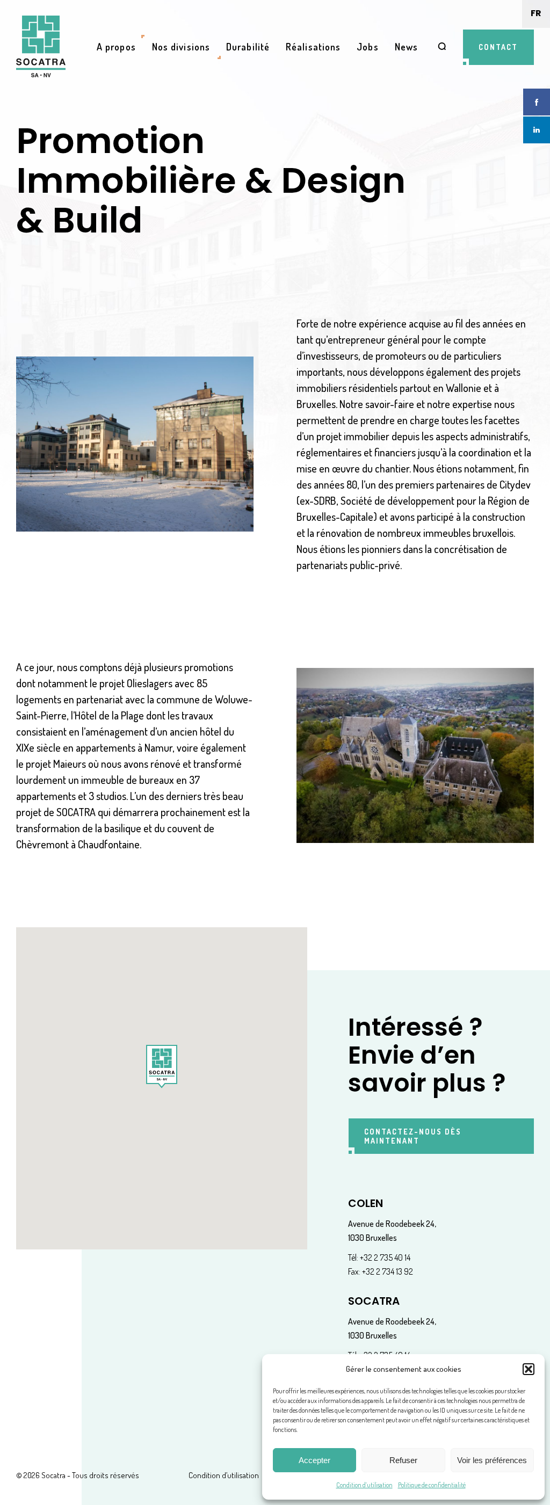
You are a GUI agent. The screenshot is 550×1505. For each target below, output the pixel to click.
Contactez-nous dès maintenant (412, 1136)
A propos (116, 47)
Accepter (314, 1460)
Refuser (403, 1460)
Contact (498, 47)
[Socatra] (41, 47)
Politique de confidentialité (432, 1485)
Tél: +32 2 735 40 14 (379, 1257)
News (406, 47)
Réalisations (313, 47)
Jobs (367, 47)
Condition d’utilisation (364, 1485)
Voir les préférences (492, 1460)
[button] (528, 1369)
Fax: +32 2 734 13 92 (380, 1271)
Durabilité (248, 47)
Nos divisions (181, 47)
